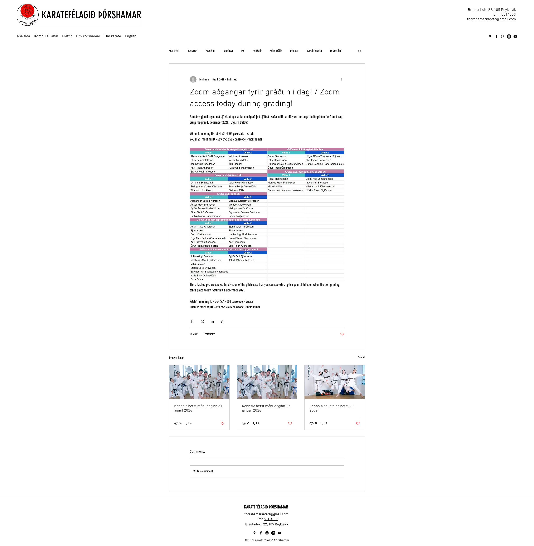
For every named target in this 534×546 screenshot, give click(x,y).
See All (361, 357)
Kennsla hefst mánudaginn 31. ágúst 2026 (198, 408)
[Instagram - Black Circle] (509, 36)
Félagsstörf (335, 51)
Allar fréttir (174, 51)
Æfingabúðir (276, 51)
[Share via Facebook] (192, 321)
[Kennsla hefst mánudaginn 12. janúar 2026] (267, 382)
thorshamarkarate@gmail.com (491, 19)
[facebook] (496, 36)
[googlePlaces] (490, 36)
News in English (314, 51)
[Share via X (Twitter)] (202, 321)
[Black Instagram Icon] (503, 36)
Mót (243, 51)
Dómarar (294, 51)
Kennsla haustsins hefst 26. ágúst (332, 408)
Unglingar (228, 51)
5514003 (508, 15)
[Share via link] (222, 321)
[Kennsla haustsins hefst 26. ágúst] (335, 382)
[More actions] (341, 79)
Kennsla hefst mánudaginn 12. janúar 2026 (266, 408)
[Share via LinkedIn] (212, 321)
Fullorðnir (210, 51)
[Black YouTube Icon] (515, 36)
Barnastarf (192, 51)
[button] (360, 51)
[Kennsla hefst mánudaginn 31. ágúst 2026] (199, 382)
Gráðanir (257, 51)
